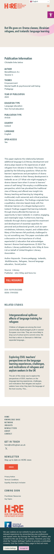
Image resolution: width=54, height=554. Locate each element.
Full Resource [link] (14, 280)
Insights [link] (9, 425)
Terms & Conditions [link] (11, 479)
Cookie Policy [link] (23, 543)
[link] (50, 14)
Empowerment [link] (11, 82)
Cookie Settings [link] (10, 548)
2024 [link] (7, 96)
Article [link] (7, 117)
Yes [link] (6, 142)
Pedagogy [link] (9, 88)
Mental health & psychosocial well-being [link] (22, 85)
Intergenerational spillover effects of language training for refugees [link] (25, 318)
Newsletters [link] (11, 428)
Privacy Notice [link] (10, 476)
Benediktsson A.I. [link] (12, 71)
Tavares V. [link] (9, 74)
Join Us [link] (11, 467)
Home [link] (7, 416)
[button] (48, 6)
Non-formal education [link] (14, 108)
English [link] (8, 134)
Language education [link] (13, 105)
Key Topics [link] (8, 499)
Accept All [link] (24, 548)
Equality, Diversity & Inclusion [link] (15, 482)
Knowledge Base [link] (12, 419)
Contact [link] (8, 433)
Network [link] (9, 422)
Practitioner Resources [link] (13, 496)
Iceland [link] (8, 125)
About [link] (7, 430)
